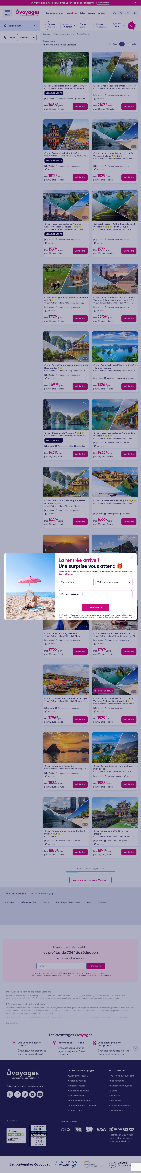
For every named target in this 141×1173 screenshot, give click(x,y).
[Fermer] (131, 557)
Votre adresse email (71, 589)
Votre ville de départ (108, 576)
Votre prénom (68, 576)
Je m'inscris (95, 607)
